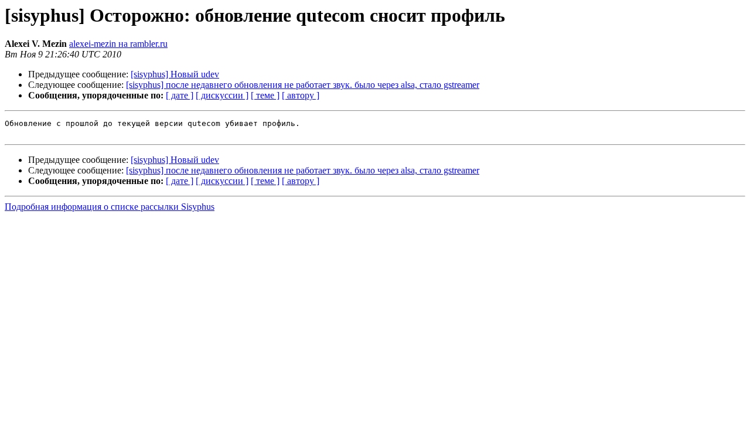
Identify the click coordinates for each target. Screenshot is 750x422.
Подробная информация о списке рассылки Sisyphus (109, 207)
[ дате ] (179, 95)
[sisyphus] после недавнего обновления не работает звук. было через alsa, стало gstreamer (302, 85)
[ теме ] (265, 95)
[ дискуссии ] (222, 95)
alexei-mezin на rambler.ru (118, 44)
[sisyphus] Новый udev (175, 74)
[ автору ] (300, 95)
